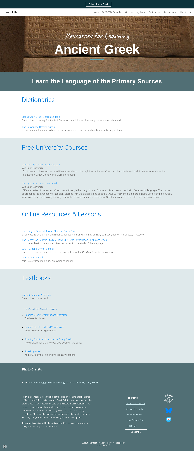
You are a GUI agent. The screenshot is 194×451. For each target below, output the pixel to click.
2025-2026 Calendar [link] (112, 12)
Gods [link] (127, 12)
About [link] (183, 12)
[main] (97, 44)
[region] (97, 4)
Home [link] (96, 12)
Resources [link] (169, 12)
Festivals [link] (153, 12)
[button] (191, 12)
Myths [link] (139, 12)
